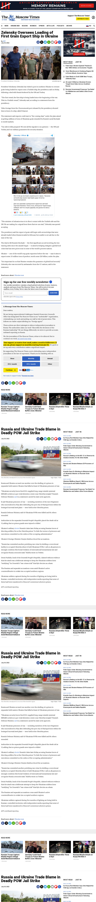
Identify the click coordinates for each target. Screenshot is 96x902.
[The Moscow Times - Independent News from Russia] (20, 17)
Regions (25, 26)
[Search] (94, 26)
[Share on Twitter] (41, 42)
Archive (69, 26)
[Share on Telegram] (45, 42)
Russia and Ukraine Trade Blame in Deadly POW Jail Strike (30, 431)
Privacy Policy (19, 296)
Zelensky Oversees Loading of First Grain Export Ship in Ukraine (29, 34)
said (15, 497)
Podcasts (60, 26)
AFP (4, 41)
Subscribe (53, 293)
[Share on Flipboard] (56, 42)
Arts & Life (51, 26)
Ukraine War (15, 26)
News (6, 26)
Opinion (41, 26)
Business (33, 26)
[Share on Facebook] (38, 42)
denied (17, 528)
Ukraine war (19, 275)
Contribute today (83, 18)
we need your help (24, 339)
